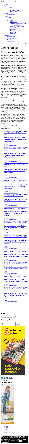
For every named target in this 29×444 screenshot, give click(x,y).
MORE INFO (13, 145)
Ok (20, 440)
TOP (2, 434)
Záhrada (6, 430)
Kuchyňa (6, 427)
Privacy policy (4, 442)
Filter (18, 325)
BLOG (5, 432)
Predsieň (6, 429)
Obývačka (6, 426)
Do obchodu (7, 145)
